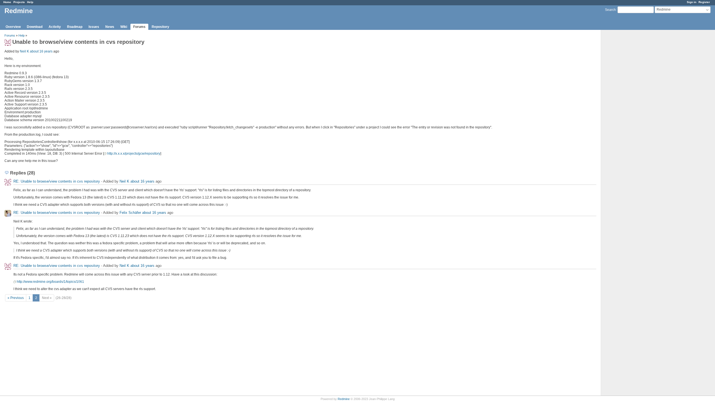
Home (7, 2)
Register (704, 2)
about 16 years (41, 51)
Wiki (123, 27)
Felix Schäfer (130, 212)
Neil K (24, 51)
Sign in (691, 2)
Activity (55, 27)
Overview (13, 27)
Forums (139, 27)
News (109, 27)
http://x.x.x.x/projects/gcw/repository (133, 153)
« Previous (16, 298)
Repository (160, 27)
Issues (94, 27)
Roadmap (74, 27)
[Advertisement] (629, 117)
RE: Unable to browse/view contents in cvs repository (56, 181)
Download (34, 27)
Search (610, 10)
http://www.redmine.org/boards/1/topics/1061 (50, 282)
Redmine (344, 399)
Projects (19, 2)
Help (30, 2)
